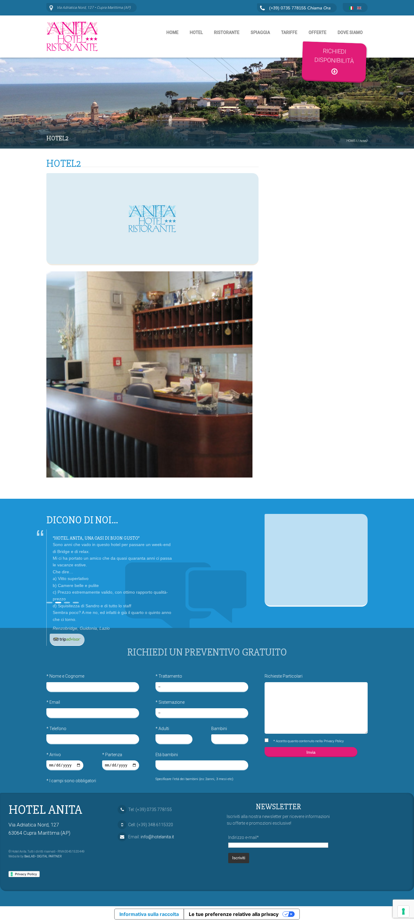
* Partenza (112, 754)
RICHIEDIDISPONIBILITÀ (334, 56)
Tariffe (289, 32)
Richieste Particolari (283, 676)
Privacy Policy (334, 741)
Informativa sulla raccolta (149, 914)
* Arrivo (53, 754)
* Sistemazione (170, 702)
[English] (359, 8)
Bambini (219, 728)
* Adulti (162, 728)
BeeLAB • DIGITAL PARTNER (43, 856)
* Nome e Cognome (65, 676)
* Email (53, 702)
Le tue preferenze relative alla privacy (234, 914)
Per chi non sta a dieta (79, 538)
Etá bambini (166, 754)
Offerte (317, 32)
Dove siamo (350, 32)
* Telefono (56, 728)
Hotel (196, 32)
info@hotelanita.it (157, 836)
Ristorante (226, 32)
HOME (350, 140)
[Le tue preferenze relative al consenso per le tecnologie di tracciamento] (403, 911)
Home (172, 32)
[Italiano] (351, 8)
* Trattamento (168, 676)
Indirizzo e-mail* (243, 837)
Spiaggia (260, 32)
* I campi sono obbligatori (71, 780)
